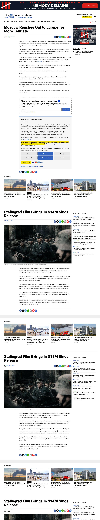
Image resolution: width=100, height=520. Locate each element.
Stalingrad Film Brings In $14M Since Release (36, 214)
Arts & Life (40, 21)
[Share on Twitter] (57, 37)
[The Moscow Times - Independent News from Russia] (18, 16)
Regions (21, 21)
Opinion (33, 21)
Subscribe (66, 109)
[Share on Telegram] (60, 37)
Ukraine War (14, 21)
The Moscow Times (9, 36)
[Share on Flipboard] (68, 37)
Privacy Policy (32, 111)
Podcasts (47, 21)
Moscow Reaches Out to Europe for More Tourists (34, 29)
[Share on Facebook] (55, 37)
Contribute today (87, 16)
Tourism (39, 61)
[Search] (95, 22)
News (8, 21)
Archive (53, 21)
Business (27, 21)
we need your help (26, 139)
